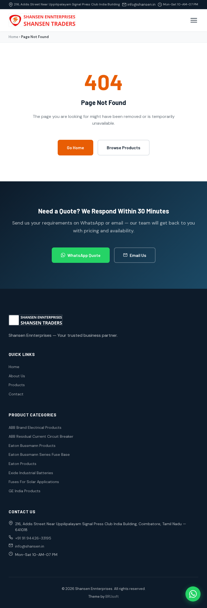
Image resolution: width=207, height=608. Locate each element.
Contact (16, 394)
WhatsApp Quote (84, 255)
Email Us (138, 255)
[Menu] (193, 20)
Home (13, 37)
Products (17, 384)
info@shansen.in (141, 4)
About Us (17, 375)
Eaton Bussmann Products (32, 445)
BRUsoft (112, 596)
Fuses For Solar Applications (34, 481)
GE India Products (24, 490)
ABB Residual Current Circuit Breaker (41, 436)
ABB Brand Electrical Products (35, 427)
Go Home (75, 147)
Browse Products (123, 147)
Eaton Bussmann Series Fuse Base (39, 454)
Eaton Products (22, 463)
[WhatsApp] (193, 594)
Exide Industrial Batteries (31, 472)
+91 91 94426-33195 (33, 538)
